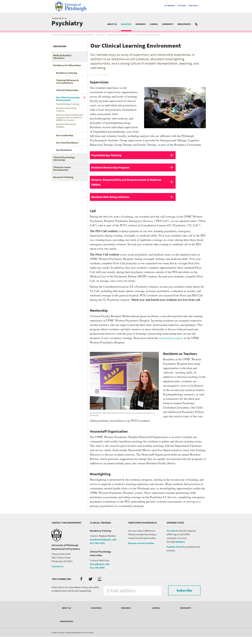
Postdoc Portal (175, 546)
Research (141, 24)
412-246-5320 (97, 543)
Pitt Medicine (169, 6)
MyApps (179, 541)
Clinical (154, 24)
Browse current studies (141, 543)
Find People (193, 6)
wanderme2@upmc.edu (103, 539)
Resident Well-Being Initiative (110, 197)
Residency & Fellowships (118, 35)
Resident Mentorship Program (66, 109)
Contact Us (57, 566)
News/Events (184, 24)
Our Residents (64, 150)
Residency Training (66, 72)
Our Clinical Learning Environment (67, 99)
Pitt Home (182, 6)
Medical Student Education (62, 57)
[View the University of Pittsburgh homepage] (74, 6)
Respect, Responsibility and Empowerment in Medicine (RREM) (126, 182)
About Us (112, 24)
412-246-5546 (97, 567)
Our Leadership (64, 135)
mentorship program (171, 338)
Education (126, 24)
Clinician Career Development (62, 168)
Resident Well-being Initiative (66, 125)
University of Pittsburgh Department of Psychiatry (72, 35)
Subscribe (184, 590)
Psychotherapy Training (67, 103)
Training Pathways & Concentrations (67, 81)
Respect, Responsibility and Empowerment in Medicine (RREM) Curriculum (69, 117)
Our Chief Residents (67, 142)
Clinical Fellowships (67, 90)
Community (167, 24)
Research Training (63, 177)
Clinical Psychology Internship (64, 158)
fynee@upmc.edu (100, 564)
